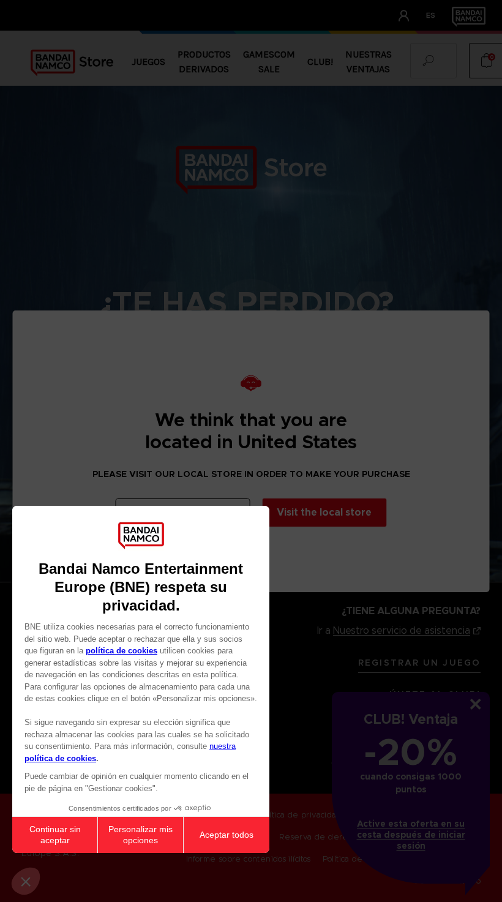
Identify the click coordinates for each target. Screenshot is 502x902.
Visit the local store (324, 512)
